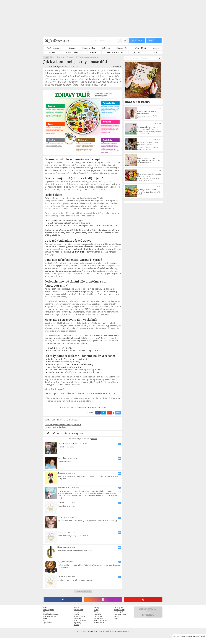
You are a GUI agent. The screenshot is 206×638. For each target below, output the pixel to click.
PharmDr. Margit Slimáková (55, 427)
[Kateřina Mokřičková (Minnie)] (51, 478)
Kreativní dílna (78, 610)
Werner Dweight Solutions (120, 631)
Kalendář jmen (98, 618)
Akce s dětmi (98, 616)
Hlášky (96, 612)
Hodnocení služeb (99, 623)
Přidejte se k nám (49, 612)
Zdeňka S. (61, 517)
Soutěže (116, 616)
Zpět (46, 57)
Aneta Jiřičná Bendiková (67, 443)
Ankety (116, 618)
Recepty (76, 612)
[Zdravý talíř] (82, 122)
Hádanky (76, 625)
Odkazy (45, 618)
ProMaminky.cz (92, 631)
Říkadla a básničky (80, 620)
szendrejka (56, 66)
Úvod (52, 57)
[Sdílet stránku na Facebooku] (98, 413)
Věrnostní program (120, 614)
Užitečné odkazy (119, 610)
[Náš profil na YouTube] (143, 599)
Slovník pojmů (118, 612)
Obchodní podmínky (50, 616)
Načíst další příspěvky (82, 592)
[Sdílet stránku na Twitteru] (103, 413)
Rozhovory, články (65, 57)
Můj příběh (77, 618)
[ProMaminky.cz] (57, 41)
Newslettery (148, 615)
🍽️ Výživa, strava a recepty (86, 57)
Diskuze (76, 607)
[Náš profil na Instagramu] (103, 599)
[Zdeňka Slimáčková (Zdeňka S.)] (51, 522)
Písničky (96, 610)
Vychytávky (97, 614)
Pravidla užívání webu (50, 614)
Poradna (76, 614)
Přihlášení (153, 40)
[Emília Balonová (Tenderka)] (51, 463)
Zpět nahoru (47, 623)
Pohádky (96, 607)
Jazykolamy (77, 623)
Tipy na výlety (118, 607)
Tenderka (61, 458)
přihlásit (94, 439)
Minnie (60, 473)
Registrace (137, 40)
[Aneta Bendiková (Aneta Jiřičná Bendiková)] (51, 448)
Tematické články (79, 616)
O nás (45, 607)
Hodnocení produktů (100, 620)
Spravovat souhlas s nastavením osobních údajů (189, 636)
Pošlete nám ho (100, 407)
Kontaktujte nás (48, 610)
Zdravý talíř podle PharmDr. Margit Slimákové (63, 425)
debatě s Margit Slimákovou (80, 162)
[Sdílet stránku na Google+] (109, 413)
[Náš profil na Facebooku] (63, 599)
